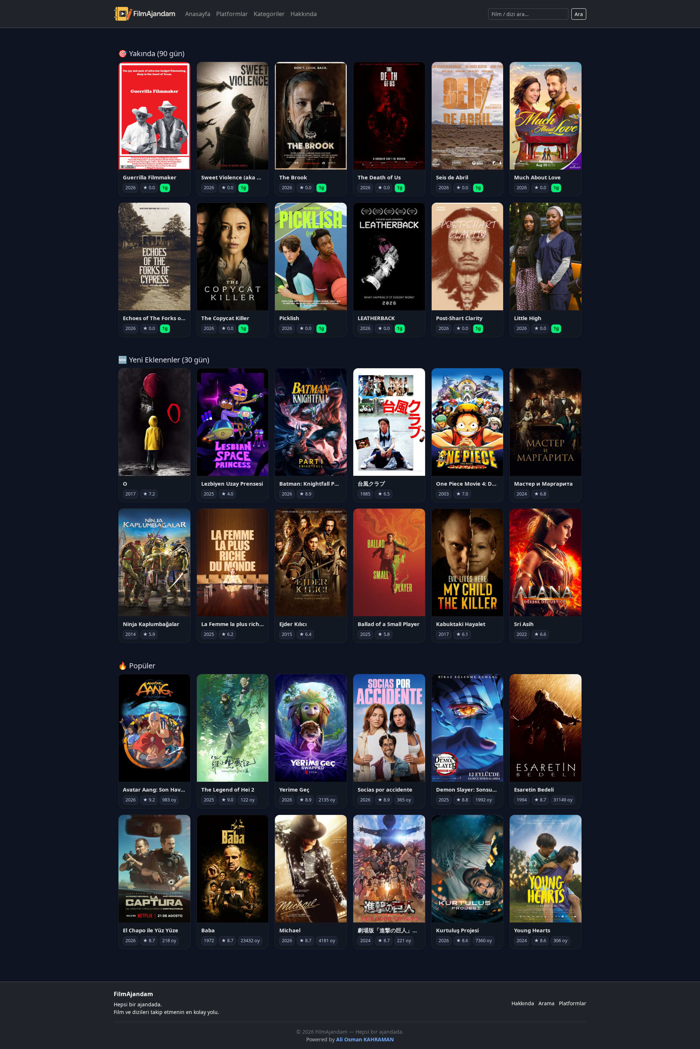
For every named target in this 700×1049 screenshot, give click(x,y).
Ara (579, 14)
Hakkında (304, 14)
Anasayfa (197, 14)
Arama (546, 1003)
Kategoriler (269, 14)
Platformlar (232, 14)
